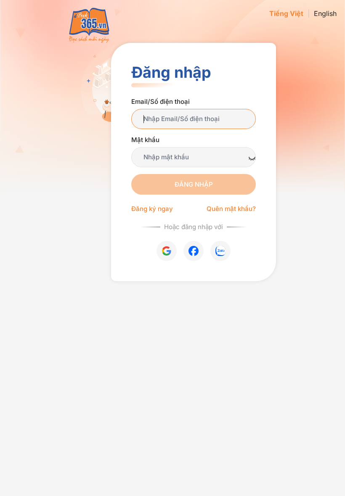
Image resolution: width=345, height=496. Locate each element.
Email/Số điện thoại (160, 102)
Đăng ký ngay (152, 209)
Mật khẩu (145, 140)
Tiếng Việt (286, 13)
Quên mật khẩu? (231, 209)
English (325, 13)
